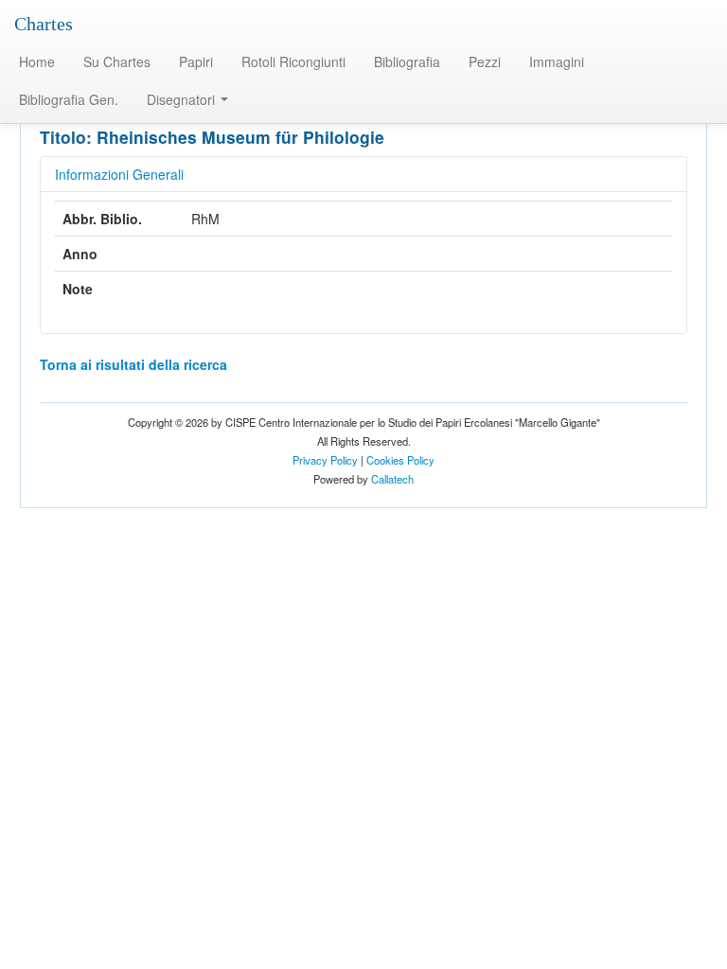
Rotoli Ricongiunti (293, 61)
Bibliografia (407, 61)
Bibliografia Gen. (68, 99)
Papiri (196, 61)
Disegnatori (183, 99)
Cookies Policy (400, 459)
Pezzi (485, 61)
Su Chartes (117, 61)
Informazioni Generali (119, 174)
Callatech (392, 478)
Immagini (556, 61)
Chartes (43, 23)
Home (37, 61)
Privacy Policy (325, 459)
